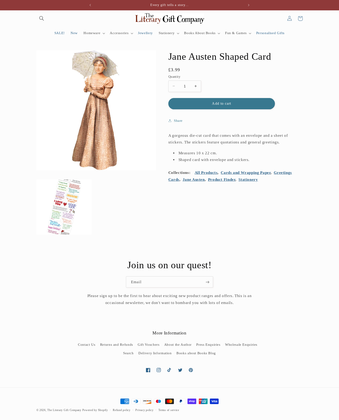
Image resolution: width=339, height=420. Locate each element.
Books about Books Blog (196, 353)
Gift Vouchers (148, 344)
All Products (206, 172)
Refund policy (122, 410)
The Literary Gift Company (64, 410)
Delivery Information (155, 353)
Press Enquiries (208, 344)
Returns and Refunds (116, 344)
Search (128, 353)
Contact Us (86, 344)
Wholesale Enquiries (241, 344)
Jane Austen (194, 179)
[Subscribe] (207, 282)
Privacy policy (144, 410)
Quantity (174, 76)
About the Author (178, 344)
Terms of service (168, 410)
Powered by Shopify (95, 410)
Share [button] (178, 120)
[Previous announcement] (90, 5)
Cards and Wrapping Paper (246, 172)
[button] (41, 18)
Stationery (248, 179)
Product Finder (221, 179)
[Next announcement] (249, 5)
